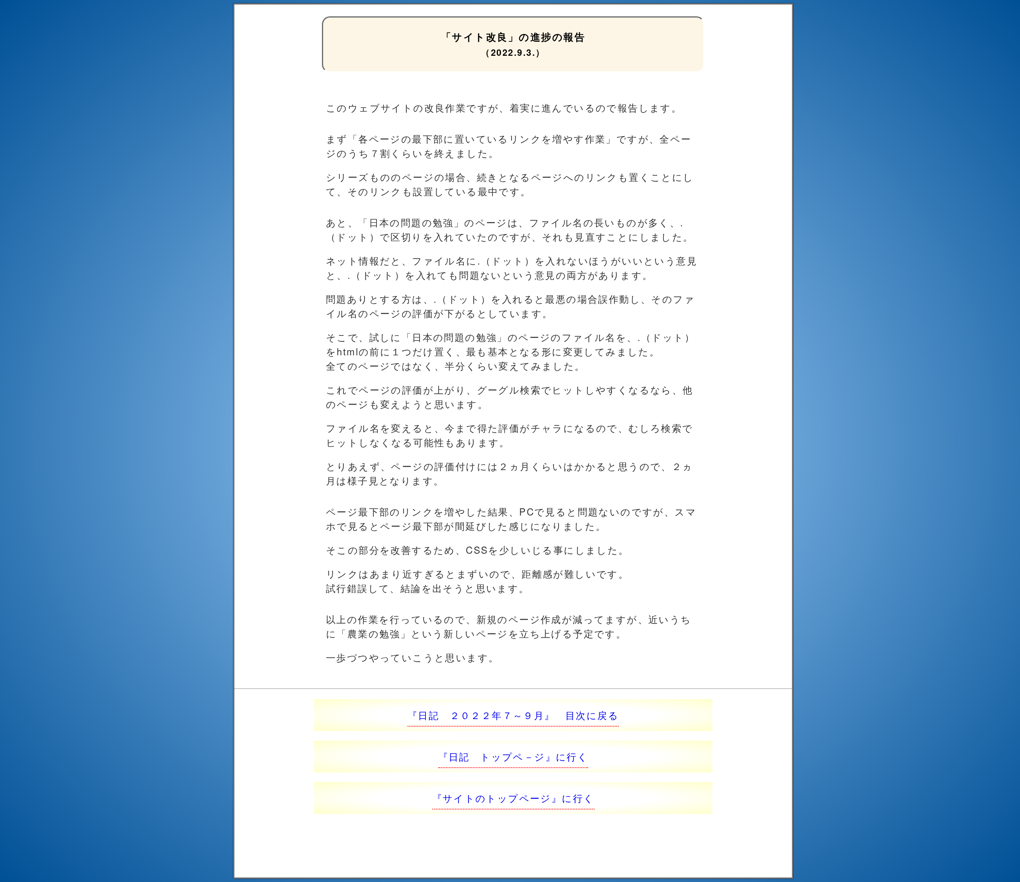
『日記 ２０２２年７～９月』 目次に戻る (513, 715)
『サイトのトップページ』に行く (513, 798)
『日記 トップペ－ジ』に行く (513, 756)
